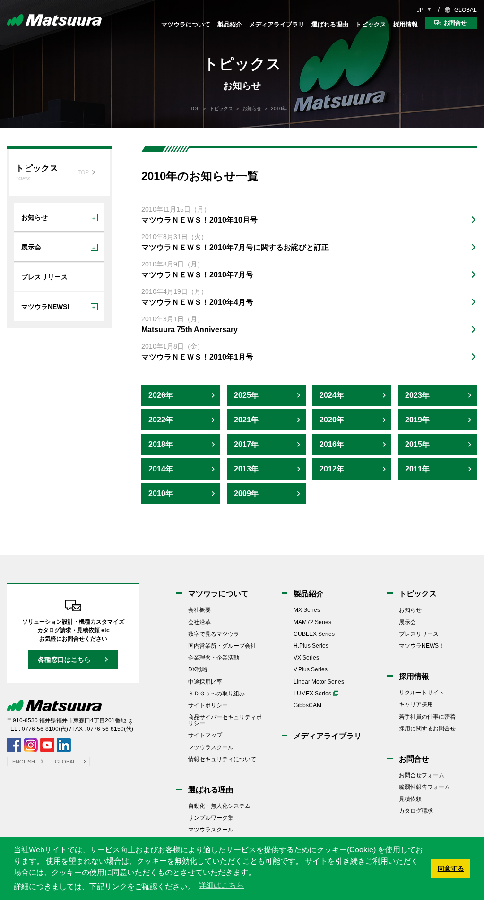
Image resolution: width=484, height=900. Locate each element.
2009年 (246, 493)
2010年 (160, 493)
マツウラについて (185, 24)
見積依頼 (410, 799)
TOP (195, 108)
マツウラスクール (210, 747)
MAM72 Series (312, 622)
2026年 (160, 395)
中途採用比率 (205, 681)
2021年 (246, 420)
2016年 (332, 444)
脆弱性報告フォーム (424, 787)
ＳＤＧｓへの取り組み (216, 693)
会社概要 (199, 610)
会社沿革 (199, 622)
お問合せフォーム (421, 775)
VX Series (306, 657)
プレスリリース (419, 634)
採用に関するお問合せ (427, 728)
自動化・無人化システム (219, 806)
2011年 (417, 469)
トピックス (370, 24)
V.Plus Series (311, 669)
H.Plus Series (311, 646)
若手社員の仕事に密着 (427, 716)
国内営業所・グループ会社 (222, 646)
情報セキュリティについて (222, 759)
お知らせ (251, 108)
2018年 (160, 444)
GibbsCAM (307, 705)
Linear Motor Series (319, 681)
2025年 (246, 395)
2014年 (160, 469)
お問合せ (414, 759)
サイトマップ (205, 735)
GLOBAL (465, 10)
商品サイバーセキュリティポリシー (225, 720)
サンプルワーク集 (210, 817)
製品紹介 (229, 24)
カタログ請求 (416, 810)
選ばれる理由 (329, 24)
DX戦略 (197, 669)
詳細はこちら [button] (221, 885)
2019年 (417, 420)
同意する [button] (451, 868)
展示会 (407, 622)
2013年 (246, 469)
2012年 (332, 469)
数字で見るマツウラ (213, 634)
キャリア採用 (416, 704)
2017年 (246, 444)
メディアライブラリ (276, 24)
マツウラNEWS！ (421, 646)
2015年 (417, 444)
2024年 (332, 395)
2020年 (332, 420)
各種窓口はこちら (64, 659)
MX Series (307, 610)
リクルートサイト (421, 692)
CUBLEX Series (314, 634)
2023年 (417, 395)
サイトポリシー (208, 705)
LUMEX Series (312, 693)
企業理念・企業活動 (213, 657)
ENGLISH (23, 761)
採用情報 (405, 24)
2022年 (160, 420)
